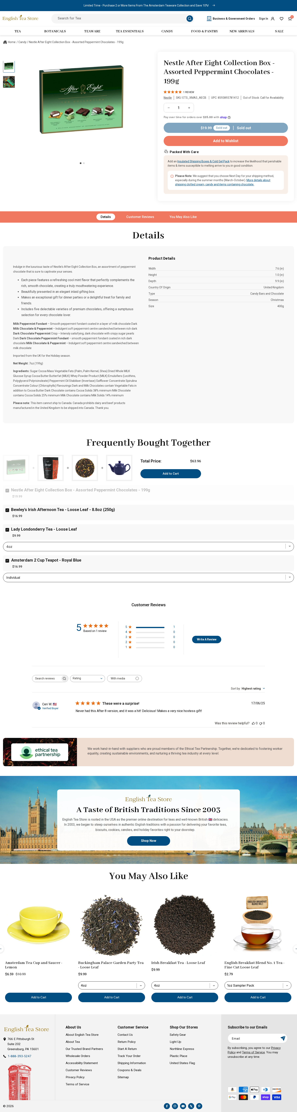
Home (12, 42)
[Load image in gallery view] (9, 66)
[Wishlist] (281, 18)
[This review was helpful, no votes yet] (253, 723)
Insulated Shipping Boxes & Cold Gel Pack (203, 161)
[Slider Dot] (80, 163)
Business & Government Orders (234, 18)
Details (106, 217)
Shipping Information (132, 1063)
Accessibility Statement (82, 1063)
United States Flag (182, 1063)
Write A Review (206, 639)
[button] (290, 18)
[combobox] (87, 678)
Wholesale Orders (78, 1056)
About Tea (73, 1042)
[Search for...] (189, 18)
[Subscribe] (282, 1038)
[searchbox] (46, 678)
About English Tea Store (82, 1035)
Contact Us (125, 1035)
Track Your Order (129, 1056)
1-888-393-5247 (19, 1056)
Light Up (175, 1042)
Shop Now (148, 841)
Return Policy (127, 1042)
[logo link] (26, 1029)
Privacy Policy (75, 1077)
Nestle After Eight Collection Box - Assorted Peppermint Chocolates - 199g (76, 42)
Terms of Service (77, 1084)
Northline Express (182, 1049)
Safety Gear (178, 1035)
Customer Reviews (140, 217)
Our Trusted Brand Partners (84, 1049)
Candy (22, 42)
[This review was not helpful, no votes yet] (260, 723)
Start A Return (127, 1049)
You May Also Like (183, 217)
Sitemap (123, 1077)
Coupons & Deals (129, 1070)
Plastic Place (178, 1056)
